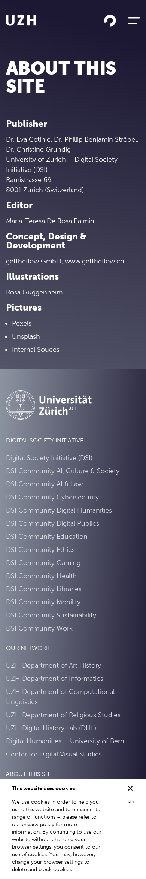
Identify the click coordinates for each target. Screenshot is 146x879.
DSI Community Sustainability (51, 615)
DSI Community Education (47, 536)
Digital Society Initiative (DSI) (49, 458)
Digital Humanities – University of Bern (65, 741)
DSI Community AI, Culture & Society (62, 471)
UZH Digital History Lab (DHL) (51, 728)
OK (131, 801)
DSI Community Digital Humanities (59, 510)
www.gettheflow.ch (94, 261)
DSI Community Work (39, 628)
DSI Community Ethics (40, 549)
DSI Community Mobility (43, 602)
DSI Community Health (41, 576)
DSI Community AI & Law (44, 484)
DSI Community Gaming (43, 563)
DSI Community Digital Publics (52, 523)
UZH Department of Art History (53, 665)
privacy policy (38, 824)
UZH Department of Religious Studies (63, 715)
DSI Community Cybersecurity (52, 497)
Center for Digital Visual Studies (54, 754)
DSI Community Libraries (44, 589)
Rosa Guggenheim (34, 292)
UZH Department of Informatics (54, 678)
